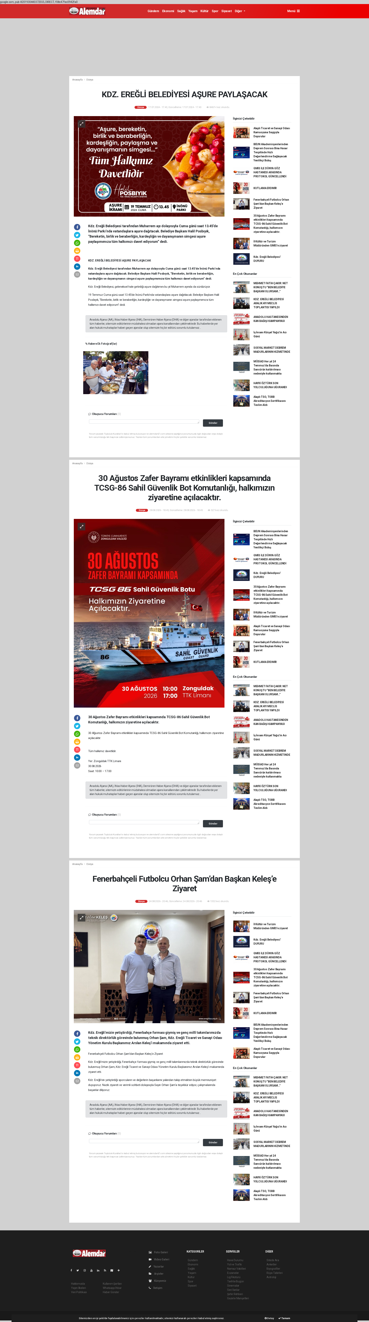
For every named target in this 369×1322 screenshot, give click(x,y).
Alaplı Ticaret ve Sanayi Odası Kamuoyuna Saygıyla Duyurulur (271, 132)
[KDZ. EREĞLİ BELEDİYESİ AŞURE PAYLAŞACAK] (149, 166)
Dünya (89, 79)
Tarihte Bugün (235, 1281)
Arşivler (159, 1273)
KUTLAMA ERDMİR (265, 188)
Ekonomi (168, 11)
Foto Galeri (161, 1252)
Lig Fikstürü (233, 1277)
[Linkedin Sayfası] (99, 1270)
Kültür (204, 11)
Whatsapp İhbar (112, 1287)
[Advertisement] (184, 47)
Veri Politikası (79, 1292)
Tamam (285, 1318)
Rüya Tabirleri (275, 1272)
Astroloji (271, 1277)
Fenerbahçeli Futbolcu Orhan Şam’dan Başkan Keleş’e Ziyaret (271, 203)
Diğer (239, 11)
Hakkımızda (78, 1283)
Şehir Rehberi (235, 1294)
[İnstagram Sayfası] (86, 1270)
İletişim (157, 1287)
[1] (115, 372)
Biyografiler (273, 1268)
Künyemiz (160, 1280)
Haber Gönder (111, 1292)
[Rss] (106, 1270)
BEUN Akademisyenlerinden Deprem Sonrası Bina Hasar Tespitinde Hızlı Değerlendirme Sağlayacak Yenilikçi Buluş (270, 152)
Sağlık (181, 11)
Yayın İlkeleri (78, 1287)
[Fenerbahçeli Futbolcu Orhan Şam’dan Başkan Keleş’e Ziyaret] (149, 966)
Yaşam (192, 11)
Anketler (272, 1264)
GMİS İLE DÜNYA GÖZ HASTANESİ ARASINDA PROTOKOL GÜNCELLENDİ (269, 172)
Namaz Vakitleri (236, 1268)
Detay (270, 1318)
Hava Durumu (235, 1260)
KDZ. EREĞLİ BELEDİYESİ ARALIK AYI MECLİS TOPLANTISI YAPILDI (268, 303)
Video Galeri (161, 1259)
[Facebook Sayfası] (73, 1270)
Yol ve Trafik (234, 1264)
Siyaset (226, 11)
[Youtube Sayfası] (93, 1270)
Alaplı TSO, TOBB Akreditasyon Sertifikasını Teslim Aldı (269, 400)
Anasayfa (77, 79)
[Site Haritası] (113, 1270)
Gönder (213, 422)
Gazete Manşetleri (238, 1298)
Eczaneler (233, 1272)
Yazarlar (158, 1266)
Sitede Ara (273, 1260)
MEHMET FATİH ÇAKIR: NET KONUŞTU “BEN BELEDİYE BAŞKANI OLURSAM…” (270, 287)
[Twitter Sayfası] (79, 1270)
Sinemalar (233, 1285)
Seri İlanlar (233, 1289)
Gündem (153, 11)
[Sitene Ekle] (120, 1270)
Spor (215, 11)
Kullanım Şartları (112, 1283)
